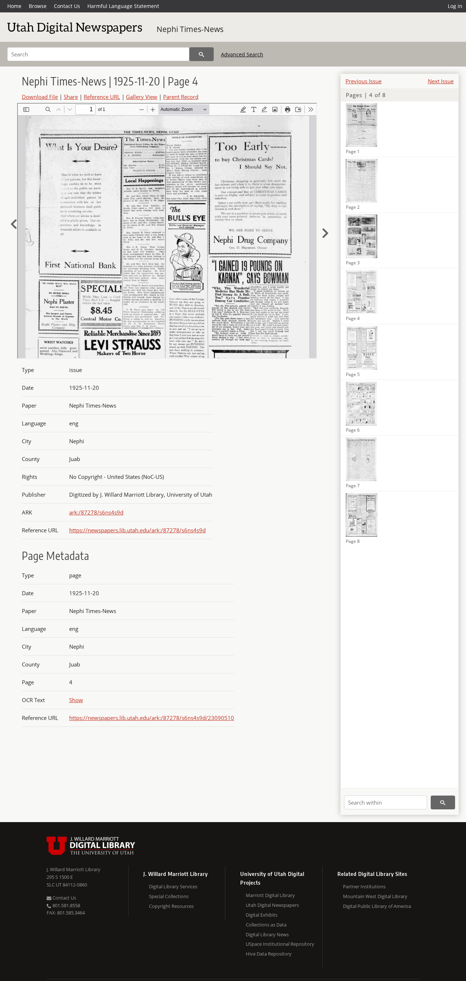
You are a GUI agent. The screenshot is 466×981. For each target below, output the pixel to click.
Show (76, 700)
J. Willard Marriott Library (73, 869)
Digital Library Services (173, 886)
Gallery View (141, 96)
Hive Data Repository (269, 953)
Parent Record (180, 96)
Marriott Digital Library (270, 895)
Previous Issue (363, 81)
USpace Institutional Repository (280, 944)
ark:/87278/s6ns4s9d (96, 512)
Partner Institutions (364, 886)
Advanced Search (242, 54)
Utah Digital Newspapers (272, 905)
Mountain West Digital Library (375, 896)
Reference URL (102, 96)
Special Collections (169, 896)
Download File (40, 96)
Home (14, 6)
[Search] (201, 54)
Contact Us (67, 6)
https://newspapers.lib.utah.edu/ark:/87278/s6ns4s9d (137, 530)
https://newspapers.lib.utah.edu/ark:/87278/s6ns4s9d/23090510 (151, 717)
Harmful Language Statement (123, 6)
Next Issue (441, 81)
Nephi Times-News (190, 29)
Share (71, 96)
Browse (38, 6)
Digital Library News (267, 934)
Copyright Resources (171, 906)
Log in (455, 6)
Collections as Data (266, 924)
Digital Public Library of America (377, 906)
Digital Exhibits (261, 915)
